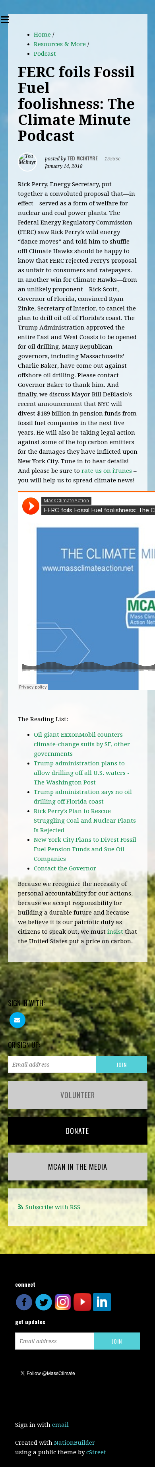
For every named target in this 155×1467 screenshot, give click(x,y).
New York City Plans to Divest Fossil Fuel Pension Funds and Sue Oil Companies (85, 849)
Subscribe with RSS (52, 1207)
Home (42, 34)
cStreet (96, 1452)
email (60, 1424)
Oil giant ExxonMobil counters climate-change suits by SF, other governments (82, 744)
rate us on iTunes (106, 470)
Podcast (45, 53)
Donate (77, 1131)
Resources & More (60, 44)
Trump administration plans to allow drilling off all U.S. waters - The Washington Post (82, 773)
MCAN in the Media (77, 1166)
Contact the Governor (65, 868)
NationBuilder (74, 1442)
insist (115, 931)
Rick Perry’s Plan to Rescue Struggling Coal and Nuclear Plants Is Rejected (85, 821)
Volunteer (77, 1095)
